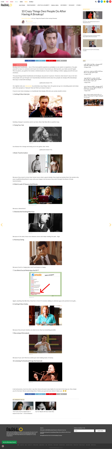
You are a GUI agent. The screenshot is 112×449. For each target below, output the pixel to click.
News (11, 1)
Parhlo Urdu (55, 5)
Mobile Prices (41, 444)
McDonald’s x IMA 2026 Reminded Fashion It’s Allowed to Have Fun (53, 430)
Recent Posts (86, 9)
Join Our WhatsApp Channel (9, 442)
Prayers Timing (62, 444)
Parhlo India (35, 444)
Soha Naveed (30, 21)
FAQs (26, 444)
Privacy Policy (82, 444)
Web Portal (50, 444)
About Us (22, 444)
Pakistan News (31, 5)
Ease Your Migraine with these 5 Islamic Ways (44, 411)
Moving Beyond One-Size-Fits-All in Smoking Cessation (51, 435)
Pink (7, 1)
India (26, 1)
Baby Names (56, 444)
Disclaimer (88, 444)
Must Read (22, 5)
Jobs (46, 444)
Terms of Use (75, 444)
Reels (16, 1)
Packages (71, 5)
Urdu (21, 1)
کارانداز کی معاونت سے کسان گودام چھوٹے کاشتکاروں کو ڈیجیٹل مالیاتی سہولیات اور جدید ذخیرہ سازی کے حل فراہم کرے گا (92, 79)
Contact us (30, 444)
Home (2, 1)
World (31, 1)
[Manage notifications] (3, 446)
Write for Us (93, 444)
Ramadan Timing (69, 444)
